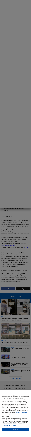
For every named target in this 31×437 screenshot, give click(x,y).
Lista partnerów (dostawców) (9, 425)
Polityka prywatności (21, 412)
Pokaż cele (15, 434)
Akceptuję (15, 429)
